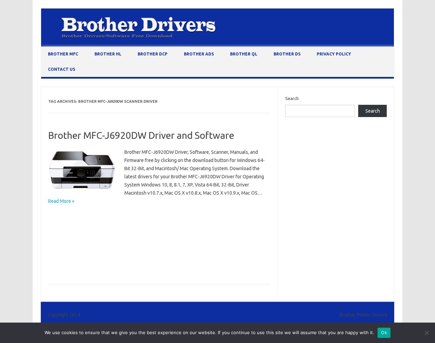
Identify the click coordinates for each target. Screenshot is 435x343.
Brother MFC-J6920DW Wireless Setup (181, 256)
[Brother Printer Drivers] (217, 45)
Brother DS (287, 54)
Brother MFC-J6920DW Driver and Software (141, 135)
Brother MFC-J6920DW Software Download (94, 256)
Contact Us (61, 69)
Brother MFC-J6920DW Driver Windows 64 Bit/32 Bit (102, 236)
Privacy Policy (334, 54)
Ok (384, 332)
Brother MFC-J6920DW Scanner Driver (157, 246)
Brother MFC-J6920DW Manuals (82, 246)
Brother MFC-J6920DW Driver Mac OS (88, 226)
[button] (82, 170)
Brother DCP (153, 54)
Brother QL (243, 54)
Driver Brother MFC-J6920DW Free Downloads (97, 265)
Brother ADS (199, 54)
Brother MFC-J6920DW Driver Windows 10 (173, 226)
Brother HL (107, 54)
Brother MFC (63, 54)
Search (292, 98)
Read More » (61, 201)
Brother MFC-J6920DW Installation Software (204, 236)
